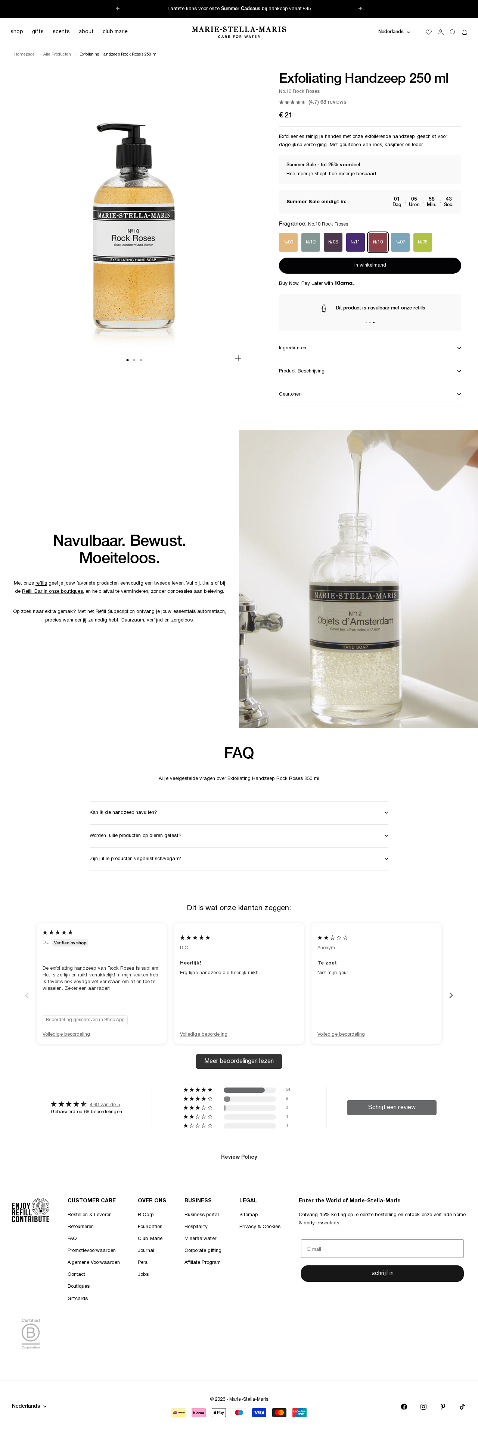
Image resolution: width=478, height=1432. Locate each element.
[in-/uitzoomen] (238, 358)
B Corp (145, 1215)
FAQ (72, 1239)
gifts (38, 31)
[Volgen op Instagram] (423, 1406)
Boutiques (79, 1286)
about (86, 31)
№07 (400, 242)
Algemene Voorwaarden (94, 1263)
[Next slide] (451, 995)
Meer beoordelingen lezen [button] (239, 1061)
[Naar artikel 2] (370, 322)
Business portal (201, 1215)
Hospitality (196, 1227)
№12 (311, 242)
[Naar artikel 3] (374, 322)
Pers (143, 1263)
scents (61, 31)
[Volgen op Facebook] (404, 1406)
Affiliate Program (202, 1263)
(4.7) (327, 102)
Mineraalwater (200, 1239)
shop (16, 31)
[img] (58, 933)
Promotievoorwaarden (92, 1251)
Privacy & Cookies (259, 1227)
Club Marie (150, 1239)
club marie (115, 31)
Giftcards (78, 1299)
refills (41, 583)
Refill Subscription (115, 612)
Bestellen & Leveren (90, 1215)
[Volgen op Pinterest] (443, 1406)
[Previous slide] (27, 995)
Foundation (150, 1227)
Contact (76, 1274)
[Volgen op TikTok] (462, 1406)
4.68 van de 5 (105, 1105)
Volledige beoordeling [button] (66, 1034)
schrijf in (383, 1273)
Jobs (143, 1274)
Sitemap (248, 1215)
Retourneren (81, 1227)
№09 (288, 242)
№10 (378, 242)
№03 (333, 242)
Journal (146, 1251)
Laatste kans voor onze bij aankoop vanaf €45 (239, 9)
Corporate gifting (202, 1251)
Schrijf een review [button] (392, 1107)
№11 (355, 242)
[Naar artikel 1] (366, 322)
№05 (423, 242)
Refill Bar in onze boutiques (52, 591)
